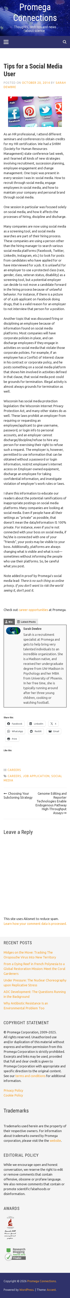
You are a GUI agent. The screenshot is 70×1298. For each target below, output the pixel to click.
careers (14, 776)
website (55, 1140)
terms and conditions (30, 1076)
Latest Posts (28, 622)
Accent (51, 1289)
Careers (14, 770)
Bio (11, 622)
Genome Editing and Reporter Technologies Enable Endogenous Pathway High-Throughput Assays (51, 803)
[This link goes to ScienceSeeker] (10, 1239)
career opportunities (33, 610)
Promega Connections (41, 1281)
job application (36, 776)
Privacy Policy (13, 1090)
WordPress (26, 1289)
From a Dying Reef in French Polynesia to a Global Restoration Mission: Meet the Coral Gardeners (34, 968)
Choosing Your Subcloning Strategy (18, 795)
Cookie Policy (13, 1095)
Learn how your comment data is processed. (35, 923)
